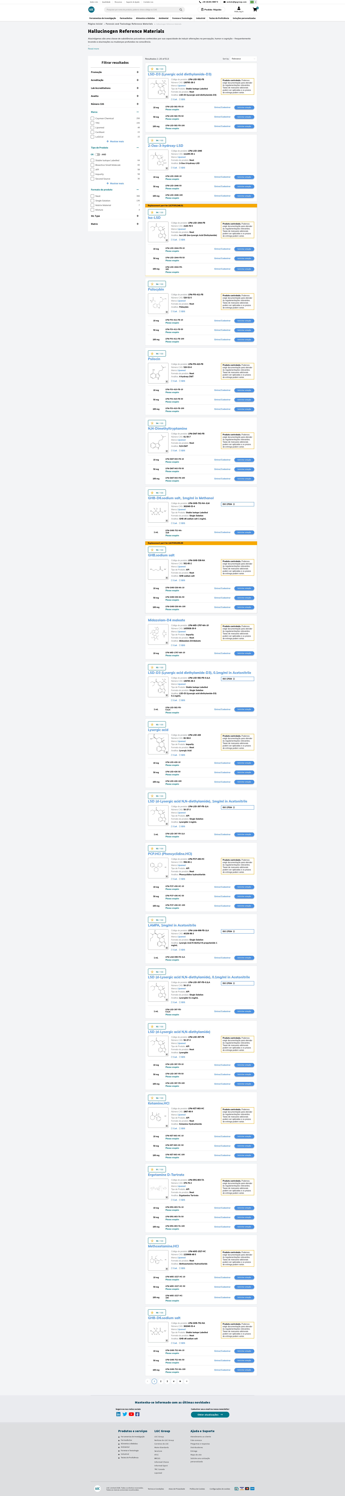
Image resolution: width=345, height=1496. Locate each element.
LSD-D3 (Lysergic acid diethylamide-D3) (180, 74)
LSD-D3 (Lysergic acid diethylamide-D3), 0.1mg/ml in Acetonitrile (199, 673)
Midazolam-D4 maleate (166, 620)
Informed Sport (161, 1465)
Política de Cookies (197, 1489)
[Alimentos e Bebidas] (119, 1444)
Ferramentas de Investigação (133, 1436)
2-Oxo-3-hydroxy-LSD (165, 146)
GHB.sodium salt (161, 555)
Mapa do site (196, 1454)
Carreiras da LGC (161, 1444)
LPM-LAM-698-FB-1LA (198, 930)
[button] (115, 72)
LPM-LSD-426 (194, 735)
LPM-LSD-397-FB (196, 1037)
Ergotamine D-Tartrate (166, 1175)
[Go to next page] (186, 1381)
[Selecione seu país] (253, 2)
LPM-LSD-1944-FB (196, 223)
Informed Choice (161, 1462)
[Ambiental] (119, 1447)
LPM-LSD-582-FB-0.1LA (199, 678)
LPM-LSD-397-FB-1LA (198, 806)
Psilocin (154, 359)
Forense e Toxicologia (130, 1450)
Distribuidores (197, 1447)
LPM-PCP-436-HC (196, 859)
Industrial (125, 1454)
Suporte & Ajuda (132, 2)
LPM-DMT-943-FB (196, 433)
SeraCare (158, 1451)
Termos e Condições (156, 1489)
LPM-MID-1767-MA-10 (198, 625)
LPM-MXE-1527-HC (197, 1251)
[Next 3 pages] (180, 1381)
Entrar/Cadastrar (222, 107)
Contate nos (148, 2)
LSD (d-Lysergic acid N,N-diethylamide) (179, 1032)
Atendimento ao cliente (201, 1436)
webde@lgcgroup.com (236, 2)
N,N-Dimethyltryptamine (167, 428)
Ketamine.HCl (158, 1103)
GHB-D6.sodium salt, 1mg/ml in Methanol (181, 498)
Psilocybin (156, 289)
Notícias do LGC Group (164, 1440)
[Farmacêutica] (119, 1440)
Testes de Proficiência (129, 1457)
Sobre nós (94, 2)
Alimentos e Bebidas (129, 1443)
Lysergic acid (158, 730)
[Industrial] (119, 1454)
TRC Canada (159, 1469)
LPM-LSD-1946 (195, 151)
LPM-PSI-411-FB (195, 294)
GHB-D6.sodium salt (164, 1318)
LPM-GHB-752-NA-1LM (199, 503)
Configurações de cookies (220, 1489)
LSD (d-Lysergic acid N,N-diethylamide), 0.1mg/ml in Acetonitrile (199, 977)
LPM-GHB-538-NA (196, 560)
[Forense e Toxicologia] (119, 1451)
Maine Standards (161, 1447)
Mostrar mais (117, 141)
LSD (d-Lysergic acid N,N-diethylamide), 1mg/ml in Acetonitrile (197, 801)
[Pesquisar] (181, 9)
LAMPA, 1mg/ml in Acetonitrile (172, 925)
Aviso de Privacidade (177, 1489)
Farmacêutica (126, 1440)
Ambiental (125, 1447)
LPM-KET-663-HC (196, 1108)
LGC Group (159, 1436)
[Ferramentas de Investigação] (119, 1437)
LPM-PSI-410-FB (195, 364)
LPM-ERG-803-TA (196, 1180)
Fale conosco (196, 1440)
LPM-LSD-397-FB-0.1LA (199, 982)
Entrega (194, 1451)
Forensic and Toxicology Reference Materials (129, 24)
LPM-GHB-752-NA (196, 1323)
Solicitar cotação (244, 107)
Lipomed (182, 85)
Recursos (118, 2)
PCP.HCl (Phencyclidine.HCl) (170, 854)
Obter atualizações (208, 1414)
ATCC (156, 1454)
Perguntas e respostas (200, 1444)
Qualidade (106, 2)
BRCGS (157, 1458)
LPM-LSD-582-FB (196, 79)
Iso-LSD (154, 218)
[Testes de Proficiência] (119, 1458)
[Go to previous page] (148, 1381)
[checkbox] (92, 118)
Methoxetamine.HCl (163, 1246)
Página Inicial (95, 24)
